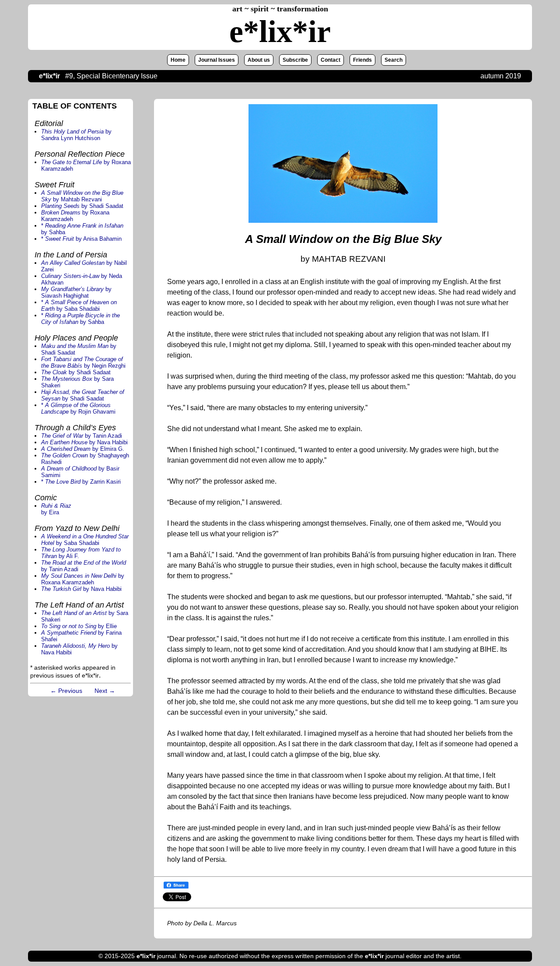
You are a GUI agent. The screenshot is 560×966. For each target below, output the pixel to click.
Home (178, 60)
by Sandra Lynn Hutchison (76, 134)
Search (393, 60)
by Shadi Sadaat (76, 372)
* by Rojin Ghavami (78, 408)
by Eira (56, 509)
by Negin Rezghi (83, 362)
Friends (362, 60)
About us (259, 60)
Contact (330, 60)
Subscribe (295, 60)
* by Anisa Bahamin (81, 238)
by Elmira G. (82, 449)
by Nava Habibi (84, 442)
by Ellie (79, 626)
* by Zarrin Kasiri (81, 481)
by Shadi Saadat (82, 206)
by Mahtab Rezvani (82, 196)
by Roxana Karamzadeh (82, 579)
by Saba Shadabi (85, 539)
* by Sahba (80, 318)
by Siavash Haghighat (76, 292)
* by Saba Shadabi (79, 305)
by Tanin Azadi (81, 435)
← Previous (66, 690)
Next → (104, 690)
